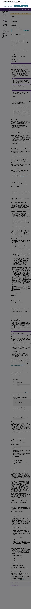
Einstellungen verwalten (8, 6)
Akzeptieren (17, 6)
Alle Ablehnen (24, 6)
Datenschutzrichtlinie (7, 2)
